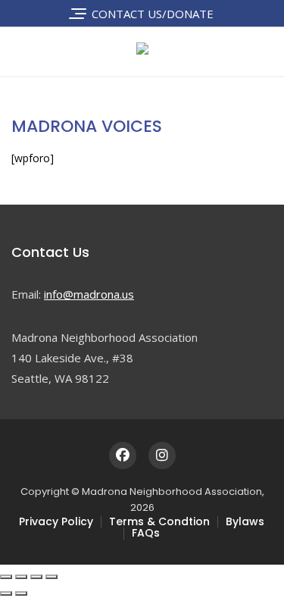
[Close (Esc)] (51, 577)
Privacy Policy (56, 521)
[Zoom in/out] (6, 577)
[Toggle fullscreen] (21, 577)
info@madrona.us (89, 294)
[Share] (36, 577)
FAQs (146, 532)
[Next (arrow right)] (21, 593)
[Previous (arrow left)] (6, 593)
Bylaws (245, 521)
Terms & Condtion (159, 521)
